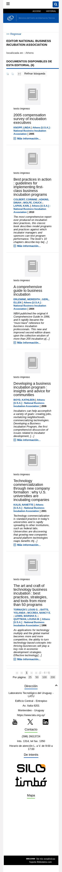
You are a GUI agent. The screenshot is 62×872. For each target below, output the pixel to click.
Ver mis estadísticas (45, 859)
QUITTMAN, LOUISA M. (27, 619)
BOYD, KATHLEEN (24, 399)
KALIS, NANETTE (23, 504)
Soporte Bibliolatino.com (40, 862)
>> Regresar (13, 33)
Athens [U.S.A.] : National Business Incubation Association (32, 130)
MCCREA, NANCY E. (39, 612)
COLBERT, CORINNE (25, 199)
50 (36, 677)
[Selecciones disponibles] (19, 73)
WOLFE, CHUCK (32, 202)
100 (44, 677)
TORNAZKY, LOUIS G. (26, 609)
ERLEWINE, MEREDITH (27, 299)
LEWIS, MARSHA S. (26, 616)
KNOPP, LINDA (22, 127)
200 (53, 677)
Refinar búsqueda (34, 73)
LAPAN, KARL (22, 205)
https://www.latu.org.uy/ (31, 715)
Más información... (29, 138)
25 (30, 677)
